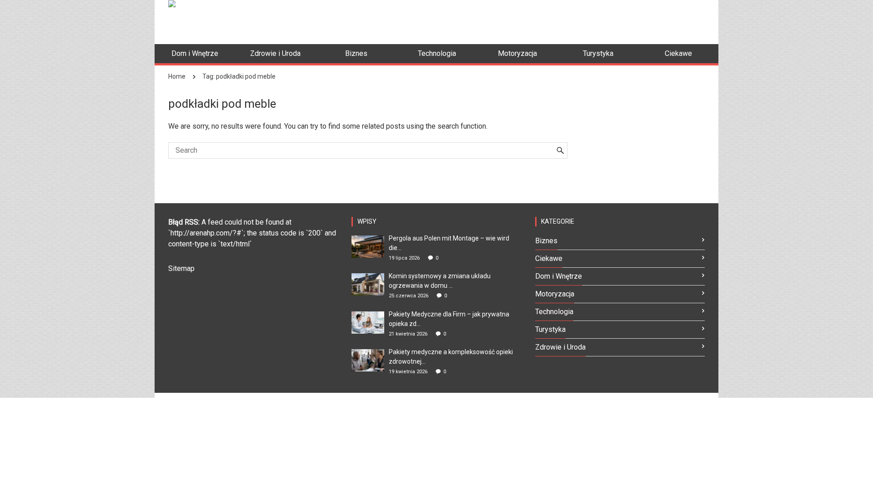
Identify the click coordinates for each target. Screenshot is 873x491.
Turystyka (550, 329)
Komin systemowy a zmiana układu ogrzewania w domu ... (440, 280)
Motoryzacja (554, 294)
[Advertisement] (539, 20)
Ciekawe (548, 258)
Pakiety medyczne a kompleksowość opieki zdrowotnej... (451, 356)
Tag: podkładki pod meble (239, 76)
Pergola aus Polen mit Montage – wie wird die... (449, 243)
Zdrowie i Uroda (560, 347)
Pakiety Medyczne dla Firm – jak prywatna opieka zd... (449, 319)
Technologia (554, 311)
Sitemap (181, 268)
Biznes (546, 240)
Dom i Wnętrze (558, 276)
